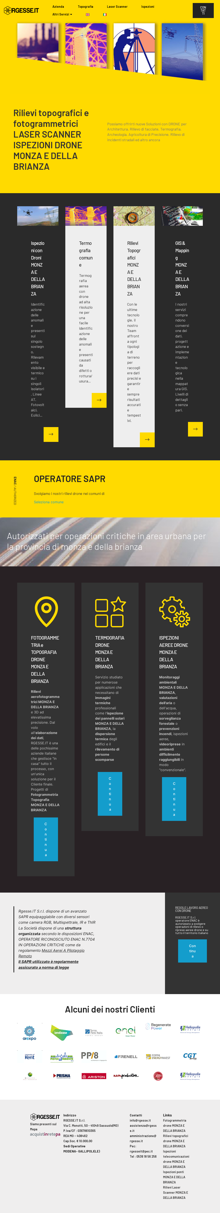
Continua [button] (192, 951)
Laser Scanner (117, 6)
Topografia (85, 6)
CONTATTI (203, 10)
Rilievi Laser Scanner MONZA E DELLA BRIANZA (175, 1192)
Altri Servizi (60, 14)
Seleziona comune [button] (49, 502)
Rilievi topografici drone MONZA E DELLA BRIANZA (175, 1141)
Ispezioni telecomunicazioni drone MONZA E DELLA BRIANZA (176, 1159)
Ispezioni (147, 6)
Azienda (58, 6)
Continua (45, 839)
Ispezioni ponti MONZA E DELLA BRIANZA (174, 1177)
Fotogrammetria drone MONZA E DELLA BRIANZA (174, 1126)
